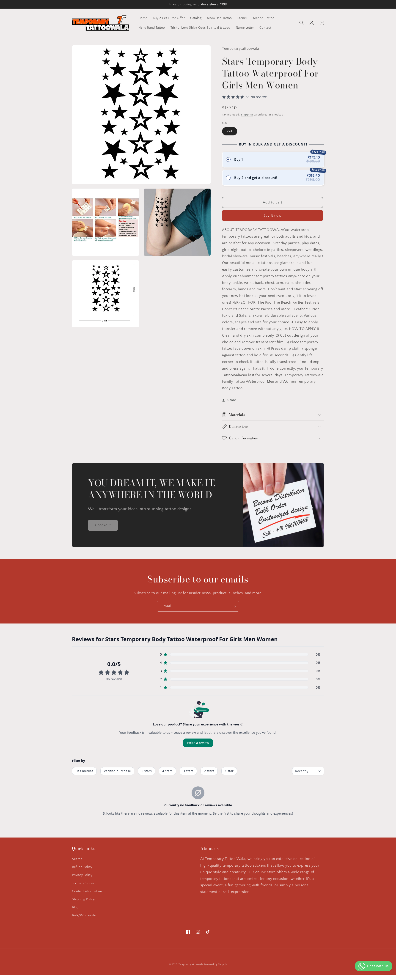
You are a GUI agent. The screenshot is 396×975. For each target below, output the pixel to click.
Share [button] (231, 400)
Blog (75, 907)
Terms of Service (84, 883)
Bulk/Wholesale (84, 915)
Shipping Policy (83, 899)
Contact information (87, 891)
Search (77, 859)
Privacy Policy (82, 875)
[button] (302, 23)
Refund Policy (82, 867)
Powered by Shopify (215, 964)
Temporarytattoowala (191, 964)
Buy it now (272, 215)
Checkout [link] (103, 525)
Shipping (247, 114)
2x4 (229, 131)
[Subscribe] (234, 606)
